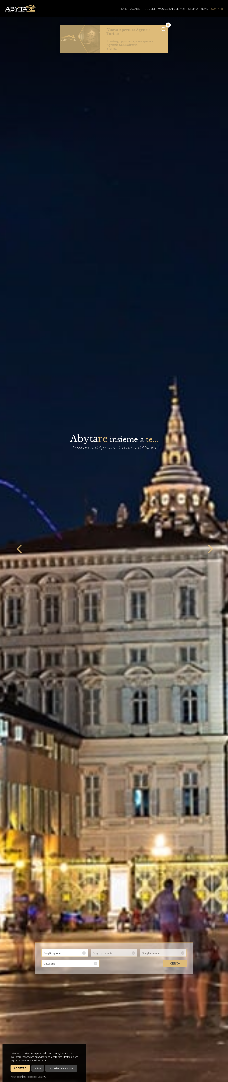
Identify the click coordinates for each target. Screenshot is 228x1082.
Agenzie (135, 8)
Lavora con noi (119, 34)
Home (123, 8)
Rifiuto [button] (38, 1068)
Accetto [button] (20, 1068)
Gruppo (193, 8)
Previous (18, 549)
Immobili (149, 8)
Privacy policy (16, 1077)
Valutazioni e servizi (171, 8)
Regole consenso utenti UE (34, 1077)
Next (209, 549)
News (204, 8)
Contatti (217, 8)
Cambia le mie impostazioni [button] (61, 1068)
